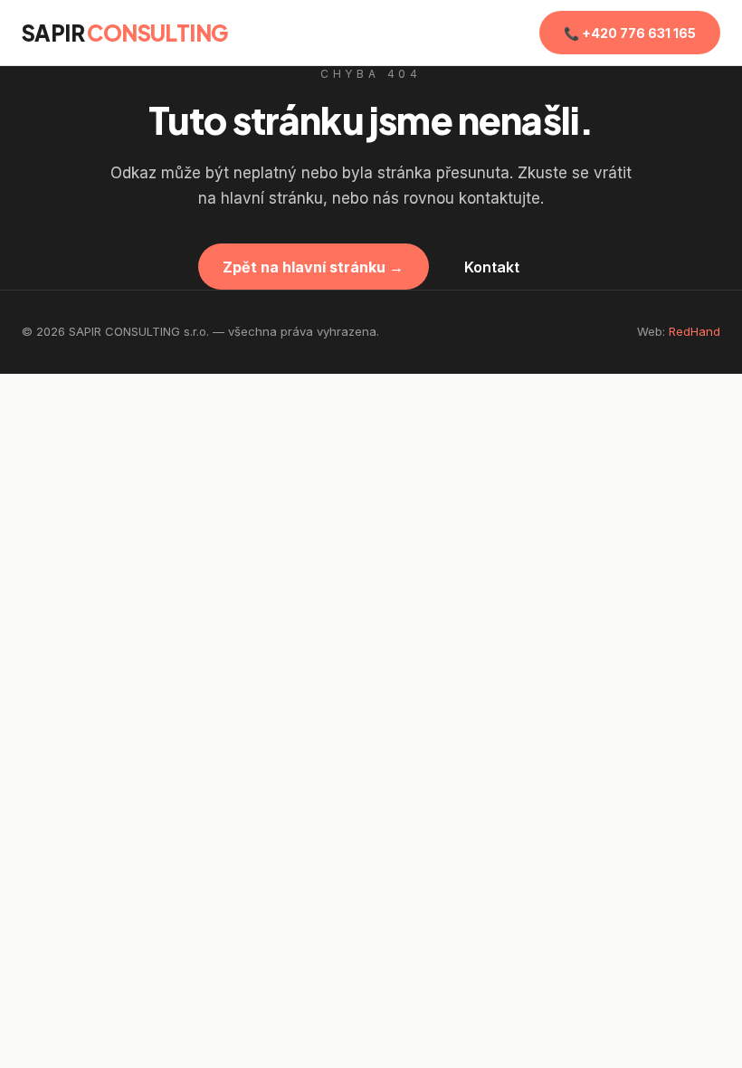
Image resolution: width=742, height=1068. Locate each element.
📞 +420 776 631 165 (630, 33)
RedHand (694, 331)
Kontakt (491, 267)
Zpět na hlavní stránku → (313, 267)
